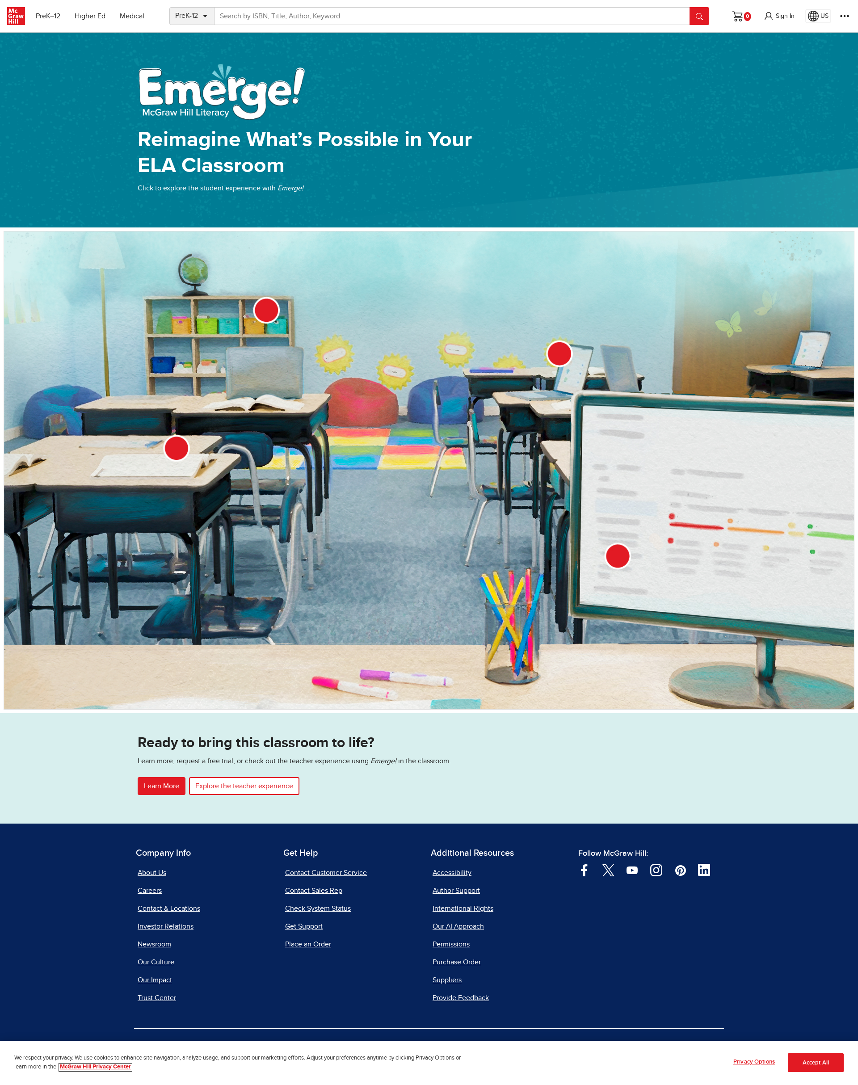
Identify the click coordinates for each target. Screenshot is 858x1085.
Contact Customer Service (326, 872)
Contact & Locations (169, 908)
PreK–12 (48, 16)
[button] (779, 16)
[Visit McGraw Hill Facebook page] (584, 869)
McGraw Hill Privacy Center (95, 1067)
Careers (150, 890)
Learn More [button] (161, 786)
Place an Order (308, 944)
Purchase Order (457, 962)
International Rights (463, 908)
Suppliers (447, 980)
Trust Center (157, 997)
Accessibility (452, 872)
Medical (132, 16)
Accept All (816, 1063)
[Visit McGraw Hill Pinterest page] (680, 869)
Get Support (304, 926)
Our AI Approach (458, 926)
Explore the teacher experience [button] (244, 786)
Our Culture (156, 962)
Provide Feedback (461, 997)
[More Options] (844, 16)
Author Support (456, 890)
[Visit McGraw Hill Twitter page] (608, 869)
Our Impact (155, 980)
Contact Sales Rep (313, 890)
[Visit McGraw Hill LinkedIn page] (704, 869)
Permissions (451, 944)
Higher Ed (90, 16)
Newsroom (154, 944)
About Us (152, 872)
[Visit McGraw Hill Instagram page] (656, 869)
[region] (429, 1063)
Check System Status (318, 908)
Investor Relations (165, 926)
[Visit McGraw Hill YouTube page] (632, 869)
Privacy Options (754, 1062)
